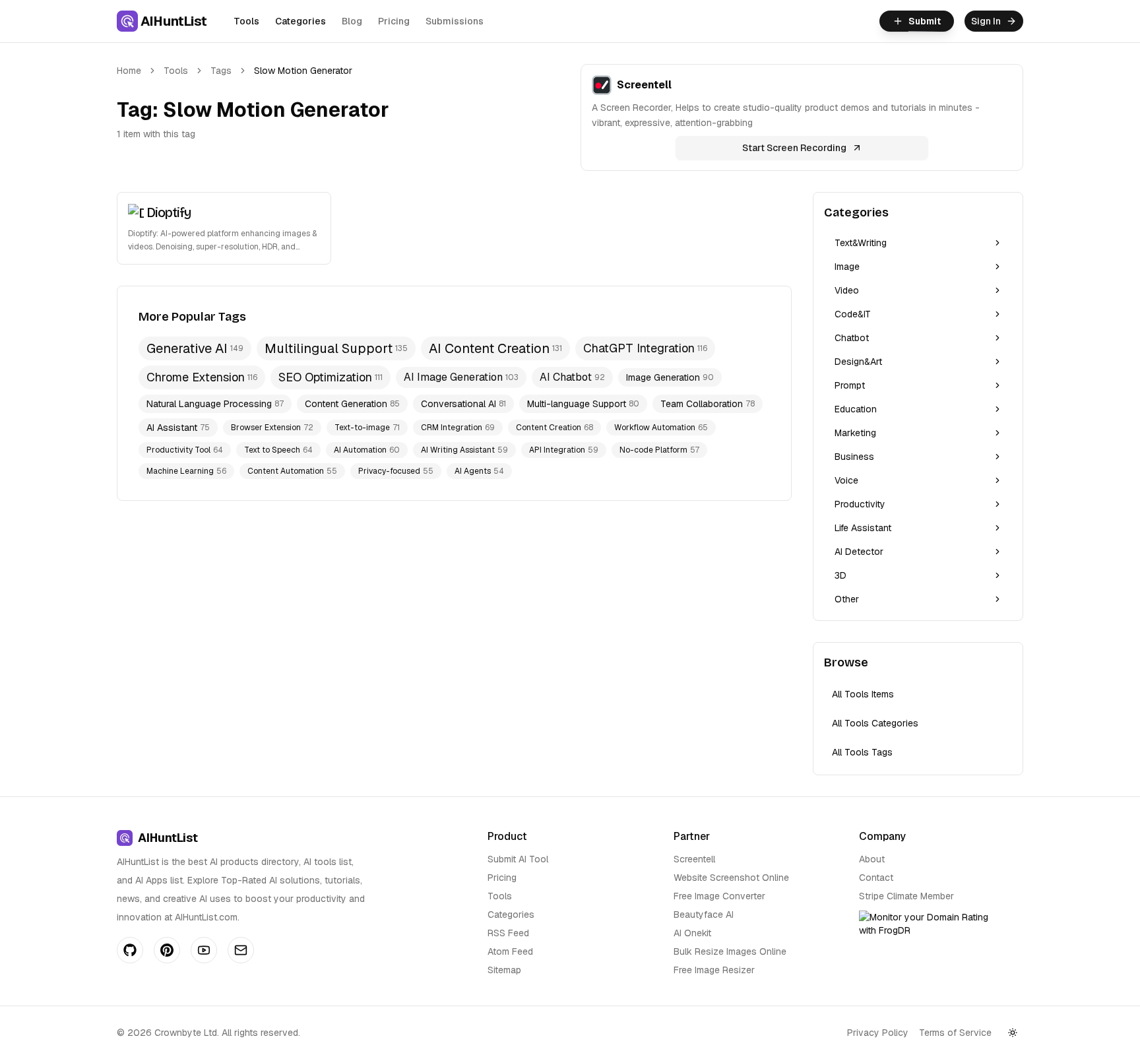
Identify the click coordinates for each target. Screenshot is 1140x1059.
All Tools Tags (862, 752)
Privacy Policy (877, 1033)
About (872, 859)
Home (129, 71)
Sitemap (504, 970)
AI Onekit (692, 933)
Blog (352, 21)
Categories (300, 21)
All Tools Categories (875, 723)
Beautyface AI (704, 914)
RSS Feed (508, 933)
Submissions (455, 21)
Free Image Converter (719, 896)
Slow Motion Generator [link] (303, 71)
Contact (876, 877)
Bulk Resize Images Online (730, 951)
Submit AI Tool (518, 859)
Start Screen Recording (794, 148)
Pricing (394, 21)
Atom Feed (510, 951)
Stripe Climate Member (906, 896)
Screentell (694, 859)
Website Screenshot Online (731, 877)
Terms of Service (955, 1033)
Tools (246, 21)
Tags (221, 71)
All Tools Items (863, 694)
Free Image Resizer (714, 970)
